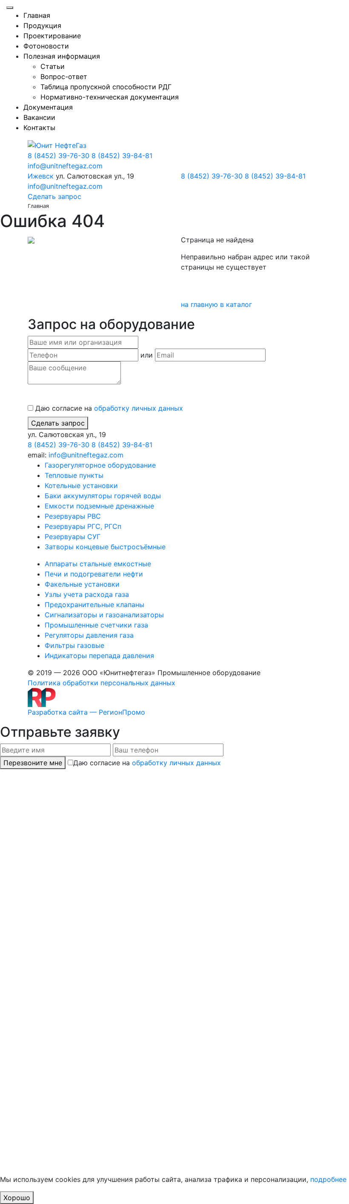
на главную (200, 304)
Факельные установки (82, 584)
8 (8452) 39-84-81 (122, 155)
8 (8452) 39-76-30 (58, 155)
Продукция (42, 25)
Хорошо (16, 1197)
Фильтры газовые (74, 645)
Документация (48, 107)
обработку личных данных (138, 408)
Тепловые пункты (74, 475)
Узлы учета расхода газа (87, 594)
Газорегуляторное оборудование (100, 465)
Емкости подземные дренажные (99, 506)
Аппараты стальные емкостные (98, 563)
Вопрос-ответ (63, 76)
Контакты (39, 127)
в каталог (236, 304)
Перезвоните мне (32, 762)
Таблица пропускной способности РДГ (106, 86)
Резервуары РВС (73, 516)
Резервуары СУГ (72, 536)
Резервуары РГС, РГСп (83, 526)
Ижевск (41, 176)
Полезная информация (61, 56)
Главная (36, 15)
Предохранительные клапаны (94, 604)
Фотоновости (46, 46)
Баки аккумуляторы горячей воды (103, 495)
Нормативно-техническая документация (109, 97)
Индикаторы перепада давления (99, 655)
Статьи (52, 66)
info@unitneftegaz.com (65, 166)
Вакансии (39, 117)
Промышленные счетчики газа (96, 625)
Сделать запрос (58, 423)
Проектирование (52, 35)
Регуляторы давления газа (89, 635)
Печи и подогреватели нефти (94, 574)
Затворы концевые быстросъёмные (105, 546)
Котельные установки (81, 485)
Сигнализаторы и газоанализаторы (104, 615)
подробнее (328, 1179)
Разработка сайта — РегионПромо (86, 712)
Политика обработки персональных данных (101, 683)
